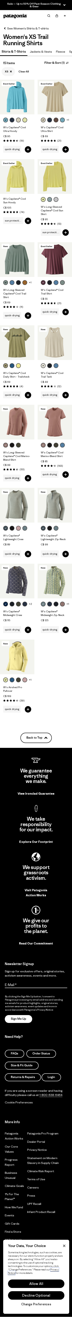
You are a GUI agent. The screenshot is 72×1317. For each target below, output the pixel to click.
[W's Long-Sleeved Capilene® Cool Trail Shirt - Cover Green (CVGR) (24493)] (17, 259)
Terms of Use (36, 1179)
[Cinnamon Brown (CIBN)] (24, 282)
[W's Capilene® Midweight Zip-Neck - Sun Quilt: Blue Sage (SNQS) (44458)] (55, 581)
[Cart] (57, 16)
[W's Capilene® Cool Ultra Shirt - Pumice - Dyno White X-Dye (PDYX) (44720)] (55, 97)
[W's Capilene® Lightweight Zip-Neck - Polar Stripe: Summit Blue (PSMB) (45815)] (55, 505)
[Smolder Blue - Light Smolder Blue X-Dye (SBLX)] (12, 120)
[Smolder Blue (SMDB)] (24, 604)
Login (51, 1077)
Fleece (60, 51)
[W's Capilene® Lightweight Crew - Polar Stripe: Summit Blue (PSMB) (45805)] (17, 505)
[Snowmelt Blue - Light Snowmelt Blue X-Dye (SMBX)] (5, 120)
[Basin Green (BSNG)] (18, 445)
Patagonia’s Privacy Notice (38, 1009)
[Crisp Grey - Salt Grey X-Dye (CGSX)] (56, 199)
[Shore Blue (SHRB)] (12, 282)
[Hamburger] (65, 16)
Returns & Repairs (23, 1077)
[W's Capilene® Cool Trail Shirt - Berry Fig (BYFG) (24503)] (55, 259)
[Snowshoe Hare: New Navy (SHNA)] (5, 604)
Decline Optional (36, 1295)
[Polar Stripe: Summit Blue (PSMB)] (5, 528)
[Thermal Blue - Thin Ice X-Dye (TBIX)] (49, 199)
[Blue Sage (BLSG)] (24, 528)
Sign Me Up (18, 1019)
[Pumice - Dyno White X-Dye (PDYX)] (18, 120)
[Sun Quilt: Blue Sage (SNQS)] (43, 604)
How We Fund (14, 1207)
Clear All (23, 71)
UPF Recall (34, 1204)
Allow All (36, 1284)
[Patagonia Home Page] (15, 15)
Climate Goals (14, 1186)
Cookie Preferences (19, 1102)
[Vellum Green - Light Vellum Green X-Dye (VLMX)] (24, 120)
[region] (36, 1277)
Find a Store (13, 1232)
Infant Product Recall (41, 1212)
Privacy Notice (37, 1150)
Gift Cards (12, 1223)
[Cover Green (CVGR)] (5, 282)
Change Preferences (36, 1304)
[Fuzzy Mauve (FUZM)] (18, 528)
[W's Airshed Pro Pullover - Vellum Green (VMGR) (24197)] (17, 657)
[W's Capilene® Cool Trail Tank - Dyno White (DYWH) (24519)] (55, 342)
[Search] (49, 16)
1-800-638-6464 (50, 1095)
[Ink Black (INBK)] (18, 282)
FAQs (14, 1053)
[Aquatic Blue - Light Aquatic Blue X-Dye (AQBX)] (12, 365)
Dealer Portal (36, 1142)
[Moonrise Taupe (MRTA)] (5, 445)
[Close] (64, 1245)
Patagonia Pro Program (42, 1133)
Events (9, 1215)
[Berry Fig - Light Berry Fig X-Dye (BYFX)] (56, 120)
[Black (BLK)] (12, 445)
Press (31, 1195)
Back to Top (34, 738)
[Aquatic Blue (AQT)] (12, 679)
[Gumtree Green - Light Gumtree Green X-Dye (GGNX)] (5, 365)
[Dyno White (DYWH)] (43, 365)
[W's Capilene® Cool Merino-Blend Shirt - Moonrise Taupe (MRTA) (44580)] (55, 422)
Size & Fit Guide (22, 1065)
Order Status (41, 1053)
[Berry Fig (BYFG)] (43, 282)
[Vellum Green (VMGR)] (5, 679)
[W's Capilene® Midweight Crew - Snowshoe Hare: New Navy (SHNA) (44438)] (17, 581)
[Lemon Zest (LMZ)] (18, 365)
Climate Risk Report (40, 1171)
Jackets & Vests (41, 51)
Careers (33, 1187)
